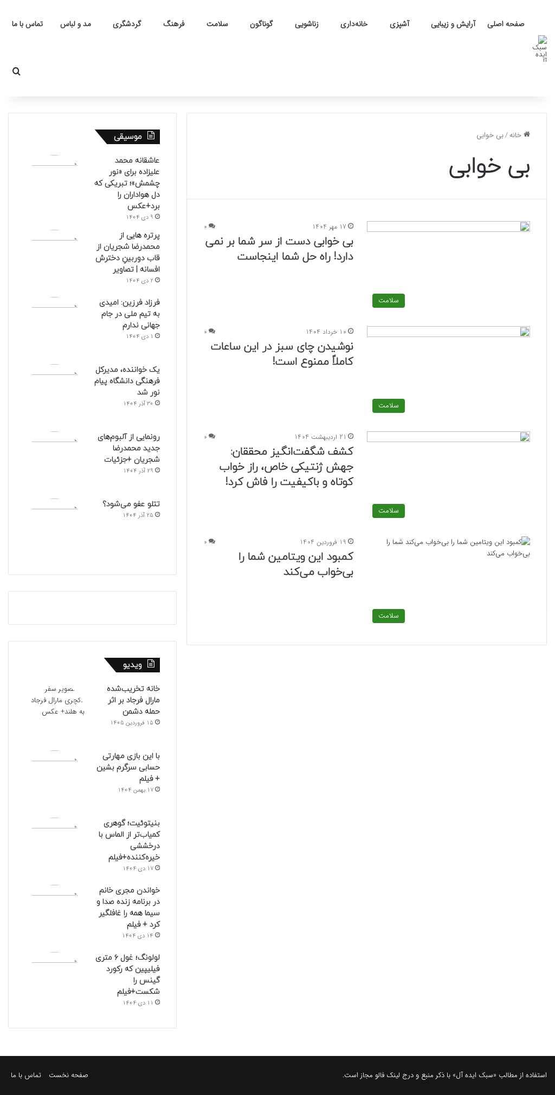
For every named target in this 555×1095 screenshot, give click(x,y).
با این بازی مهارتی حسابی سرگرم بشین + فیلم (128, 767)
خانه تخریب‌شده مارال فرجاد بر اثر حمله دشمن (133, 700)
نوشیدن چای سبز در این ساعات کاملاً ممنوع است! (282, 354)
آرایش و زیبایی (453, 24)
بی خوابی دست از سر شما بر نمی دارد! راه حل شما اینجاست (279, 249)
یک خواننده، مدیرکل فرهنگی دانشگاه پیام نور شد (127, 381)
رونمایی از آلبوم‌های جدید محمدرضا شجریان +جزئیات (129, 448)
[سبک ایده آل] (537, 48)
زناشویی (307, 24)
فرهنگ (174, 24)
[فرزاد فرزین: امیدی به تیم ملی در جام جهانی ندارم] (55, 327)
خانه (516, 135)
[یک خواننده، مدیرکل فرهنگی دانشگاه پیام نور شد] (55, 394)
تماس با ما (27, 24)
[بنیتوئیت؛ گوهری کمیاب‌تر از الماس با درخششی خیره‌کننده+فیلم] (55, 847)
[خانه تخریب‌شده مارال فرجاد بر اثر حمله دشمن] (55, 713)
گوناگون (261, 24)
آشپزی (399, 24)
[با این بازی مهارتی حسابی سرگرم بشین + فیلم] (55, 780)
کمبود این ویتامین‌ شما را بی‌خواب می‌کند (295, 564)
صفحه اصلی (506, 24)
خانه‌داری (354, 24)
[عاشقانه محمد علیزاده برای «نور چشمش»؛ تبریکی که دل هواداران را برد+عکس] (55, 185)
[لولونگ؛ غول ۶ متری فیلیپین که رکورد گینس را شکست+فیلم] (55, 982)
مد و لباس (75, 24)
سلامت (217, 24)
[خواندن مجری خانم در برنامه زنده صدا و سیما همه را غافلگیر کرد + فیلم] (55, 914)
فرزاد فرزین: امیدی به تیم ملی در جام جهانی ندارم (129, 314)
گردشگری (127, 24)
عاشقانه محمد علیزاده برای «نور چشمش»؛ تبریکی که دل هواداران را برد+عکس (127, 183)
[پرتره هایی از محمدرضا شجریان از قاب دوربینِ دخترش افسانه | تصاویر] (55, 259)
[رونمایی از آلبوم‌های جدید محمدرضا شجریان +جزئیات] (55, 461)
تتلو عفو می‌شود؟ (131, 504)
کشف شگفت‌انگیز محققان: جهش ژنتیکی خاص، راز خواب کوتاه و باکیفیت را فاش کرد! (286, 467)
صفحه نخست (68, 1075)
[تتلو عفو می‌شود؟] (55, 528)
